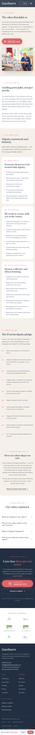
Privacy (3, 722)
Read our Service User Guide (16, 489)
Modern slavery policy (18, 722)
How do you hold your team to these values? (15, 538)
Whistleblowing (6, 710)
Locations (5, 692)
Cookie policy (14, 732)
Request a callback (16, 591)
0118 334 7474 (23, 3)
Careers (21, 685)
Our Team (22, 692)
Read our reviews (7, 706)
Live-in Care (5, 682)
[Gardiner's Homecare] (9, 3)
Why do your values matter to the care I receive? (14, 524)
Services (4, 685)
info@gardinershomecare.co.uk (11, 665)
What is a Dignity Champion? (13, 531)
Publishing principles (7, 726)
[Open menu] (31, 3)
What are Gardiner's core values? (14, 517)
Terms (8, 722)
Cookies (16, 726)
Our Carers (22, 682)
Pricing (4, 689)
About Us (21, 678)
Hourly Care (5, 678)
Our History (22, 689)
